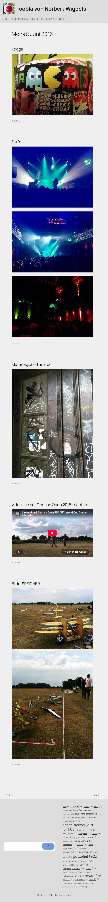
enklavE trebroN (78, 825)
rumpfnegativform (73, 868)
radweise (86, 861)
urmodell (68, 879)
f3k (69, 829)
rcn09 (82, 864)
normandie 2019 (70, 852)
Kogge (17, 49)
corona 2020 (81, 818)
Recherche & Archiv (47, 895)
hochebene (69, 844)
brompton (68, 814)
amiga (98, 807)
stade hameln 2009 (81, 872)
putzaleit (86, 856)
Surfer (17, 142)
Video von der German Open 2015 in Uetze (49, 504)
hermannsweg (83, 840)
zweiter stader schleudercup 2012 (75, 887)
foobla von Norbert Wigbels (51, 8)
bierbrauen (89, 810)
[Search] (48, 846)
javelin (92, 845)
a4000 (88, 807)
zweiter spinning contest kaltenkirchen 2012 (78, 883)
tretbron (93, 875)
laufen (83, 848)
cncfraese (68, 817)
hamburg (96, 834)
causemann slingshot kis (88, 813)
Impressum (65, 895)
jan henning (82, 845)
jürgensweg (70, 848)
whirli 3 (95, 879)
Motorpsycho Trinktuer (32, 364)
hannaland (68, 841)
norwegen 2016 (88, 852)
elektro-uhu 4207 (71, 821)
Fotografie (84, 833)
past (98, 795)
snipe (91, 868)
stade (67, 872)
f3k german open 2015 (86, 830)
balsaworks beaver (72, 810)
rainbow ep (68, 865)
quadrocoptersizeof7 (71, 861)
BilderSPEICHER (26, 583)
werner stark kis (81, 880)
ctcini (92, 818)
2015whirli (76, 806)
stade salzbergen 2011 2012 (73, 876)
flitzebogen (70, 833)
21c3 (66, 807)
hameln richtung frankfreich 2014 (79, 837)
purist (67, 857)
